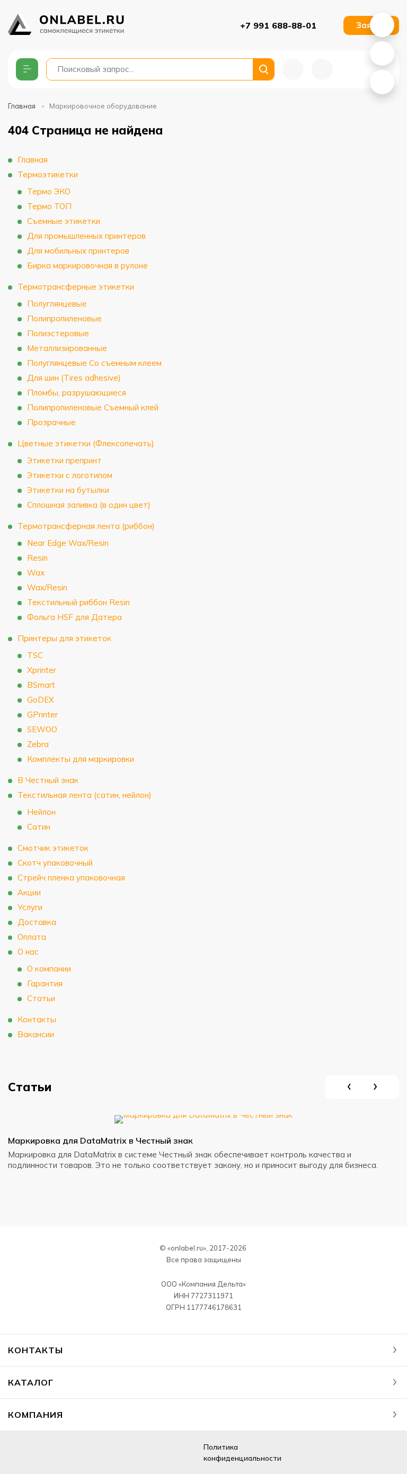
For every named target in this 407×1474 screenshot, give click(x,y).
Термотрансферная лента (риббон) (86, 526)
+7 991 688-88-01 (278, 25)
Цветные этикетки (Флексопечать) (85, 443)
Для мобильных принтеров (78, 251)
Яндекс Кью (20, 1452)
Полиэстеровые (58, 333)
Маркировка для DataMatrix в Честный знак (100, 1140)
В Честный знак (47, 780)
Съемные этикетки (63, 221)
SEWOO (42, 729)
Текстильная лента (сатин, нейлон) (84, 795)
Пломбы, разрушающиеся (76, 393)
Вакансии (35, 1034)
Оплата (31, 937)
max (99, 1452)
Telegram (382, 82)
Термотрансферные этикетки (75, 287)
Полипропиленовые (64, 318)
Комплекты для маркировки (80, 759)
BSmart (41, 685)
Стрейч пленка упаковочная (71, 878)
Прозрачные (51, 422)
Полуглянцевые (57, 304)
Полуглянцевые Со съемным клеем (94, 363)
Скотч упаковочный (55, 863)
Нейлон (41, 812)
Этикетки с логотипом (69, 475)
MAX (382, 53)
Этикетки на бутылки (68, 490)
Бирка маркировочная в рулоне (87, 265)
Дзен (46, 1452)
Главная (22, 106)
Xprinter (41, 670)
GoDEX (40, 700)
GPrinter (42, 714)
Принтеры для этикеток (64, 638)
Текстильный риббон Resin (78, 602)
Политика (242, 1452)
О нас (28, 952)
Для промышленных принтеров (86, 236)
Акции (29, 892)
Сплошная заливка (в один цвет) (89, 505)
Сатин (38, 827)
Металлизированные (67, 348)
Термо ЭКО (48, 191)
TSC (35, 655)
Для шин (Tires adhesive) (74, 378)
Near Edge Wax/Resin (68, 543)
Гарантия (45, 983)
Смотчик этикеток (53, 848)
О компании (49, 969)
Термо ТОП (49, 206)
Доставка (36, 922)
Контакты (36, 1019)
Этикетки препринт (64, 460)
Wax (36, 573)
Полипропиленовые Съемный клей (92, 407)
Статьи (41, 998)
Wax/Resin (47, 587)
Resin (37, 558)
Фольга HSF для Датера (74, 617)
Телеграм (73, 1452)
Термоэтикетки (47, 174)
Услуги (29, 907)
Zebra (38, 744)
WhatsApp (382, 25)
